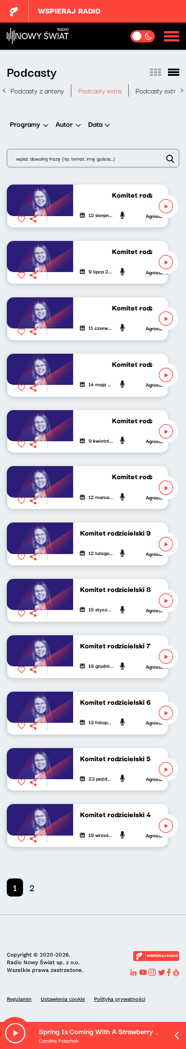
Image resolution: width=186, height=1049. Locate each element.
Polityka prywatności (119, 999)
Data (95, 123)
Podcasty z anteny (37, 90)
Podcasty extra (99, 90)
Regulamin (19, 999)
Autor (64, 123)
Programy (25, 123)
